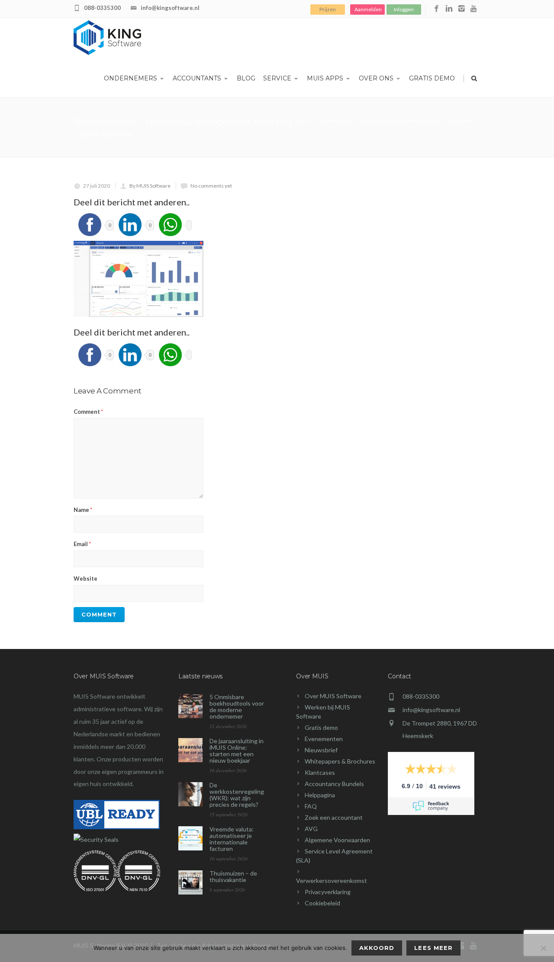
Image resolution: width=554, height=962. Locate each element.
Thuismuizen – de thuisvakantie (233, 876)
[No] (543, 948)
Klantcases (320, 772)
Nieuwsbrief (321, 750)
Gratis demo (432, 78)
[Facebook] (436, 9)
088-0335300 (102, 7)
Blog (246, 78)
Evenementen (324, 738)
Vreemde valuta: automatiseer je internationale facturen (231, 838)
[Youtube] (474, 9)
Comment (88, 411)
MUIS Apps (325, 78)
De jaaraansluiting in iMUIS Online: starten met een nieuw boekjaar (236, 750)
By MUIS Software (150, 185)
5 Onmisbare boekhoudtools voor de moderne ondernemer (236, 706)
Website (85, 578)
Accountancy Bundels (334, 783)
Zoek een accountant (334, 817)
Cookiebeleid (322, 903)
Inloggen (404, 9)
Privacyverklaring (328, 891)
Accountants (197, 78)
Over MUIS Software (333, 696)
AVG (311, 828)
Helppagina (320, 795)
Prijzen (327, 9)
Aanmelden (368, 9)
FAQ (311, 806)
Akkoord (376, 947)
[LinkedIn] (449, 9)
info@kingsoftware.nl (170, 7)
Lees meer (433, 947)
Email (82, 543)
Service (277, 78)
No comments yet (211, 185)
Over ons (376, 78)
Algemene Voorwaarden (337, 840)
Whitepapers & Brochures (340, 761)
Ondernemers (130, 78)
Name (83, 509)
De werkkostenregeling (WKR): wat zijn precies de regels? (236, 794)
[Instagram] (461, 9)
